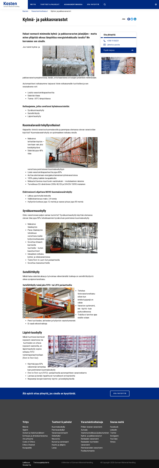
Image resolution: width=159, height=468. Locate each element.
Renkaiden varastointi (90, 439)
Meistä (25, 427)
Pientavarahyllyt (58, 430)
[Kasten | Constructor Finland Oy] (13, 4)
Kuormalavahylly (58, 427)
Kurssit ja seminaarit (60, 442)
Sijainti (25, 430)
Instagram (114, 436)
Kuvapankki (27, 448)
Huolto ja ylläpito (59, 445)
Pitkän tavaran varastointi (91, 427)
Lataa (54, 448)
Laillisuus (26, 463)
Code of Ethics (29, 442)
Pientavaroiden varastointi (91, 448)
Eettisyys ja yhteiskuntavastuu (35, 436)
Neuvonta (56, 439)
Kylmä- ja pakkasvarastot (91, 436)
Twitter (113, 433)
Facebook (114, 427)
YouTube (114, 439)
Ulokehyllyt (56, 436)
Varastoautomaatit (60, 433)
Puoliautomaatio (88, 451)
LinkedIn (113, 430)
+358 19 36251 (113, 41)
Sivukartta (27, 465)
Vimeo (113, 442)
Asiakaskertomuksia (73, 4)
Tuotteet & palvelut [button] (50, 4)
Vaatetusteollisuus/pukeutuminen (95, 433)
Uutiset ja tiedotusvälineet (33, 433)
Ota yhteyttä (93, 4)
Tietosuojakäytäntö (41, 463)
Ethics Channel (29, 445)
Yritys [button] (33, 4)
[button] (104, 4)
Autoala (84, 430)
